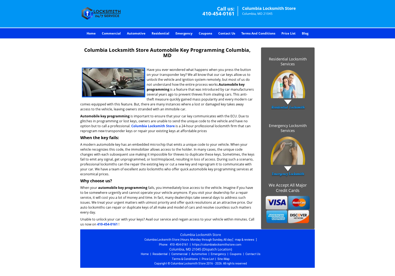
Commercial (111, 33)
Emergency (184, 33)
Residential (160, 33)
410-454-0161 (218, 13)
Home (91, 33)
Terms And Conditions (258, 33)
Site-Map (223, 259)
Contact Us (226, 33)
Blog (305, 33)
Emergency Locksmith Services (288, 128)
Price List (288, 33)
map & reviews (245, 239)
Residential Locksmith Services (288, 61)
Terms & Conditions (185, 259)
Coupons (205, 33)
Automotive (136, 33)
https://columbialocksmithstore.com (216, 244)
